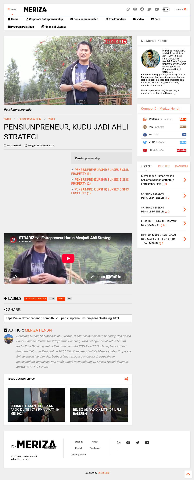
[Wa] (128, 9)
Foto (157, 19)
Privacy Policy (79, 454)
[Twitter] (149, 9)
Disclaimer (95, 448)
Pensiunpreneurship (85, 19)
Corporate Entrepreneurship (46, 19)
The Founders (117, 19)
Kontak (78, 448)
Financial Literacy (55, 26)
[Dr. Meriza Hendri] (35, 10)
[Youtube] (157, 9)
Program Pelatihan (22, 26)
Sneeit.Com (104, 473)
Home (14, 19)
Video (140, 19)
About (95, 441)
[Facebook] (142, 9)
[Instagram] (135, 9)
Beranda (79, 441)
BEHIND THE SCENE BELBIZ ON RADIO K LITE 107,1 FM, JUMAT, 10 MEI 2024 (34, 410)
